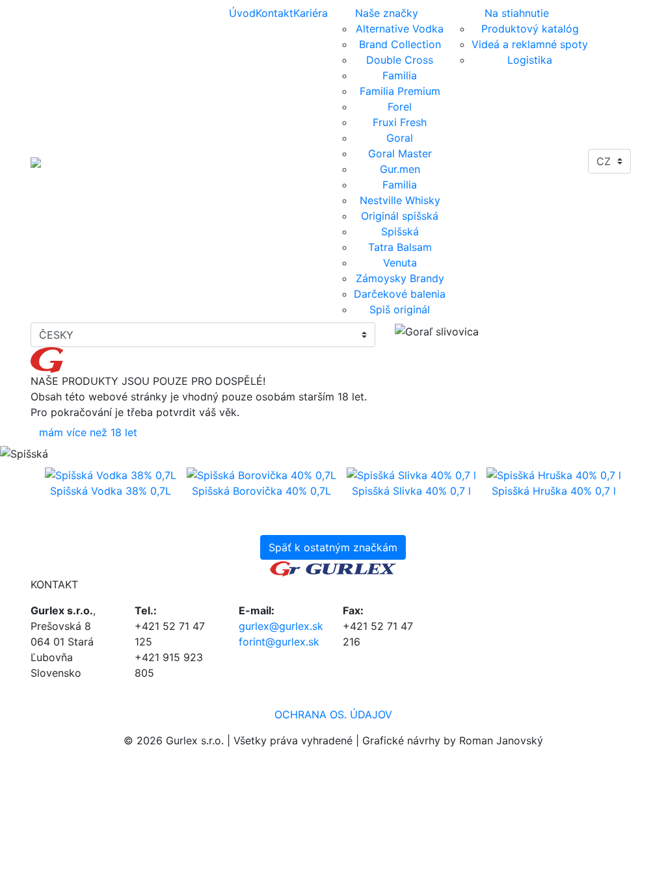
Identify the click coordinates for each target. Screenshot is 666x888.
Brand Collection (400, 44)
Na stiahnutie (517, 13)
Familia (399, 75)
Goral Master (400, 153)
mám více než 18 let (88, 432)
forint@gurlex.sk (279, 641)
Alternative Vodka (400, 28)
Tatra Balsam (400, 247)
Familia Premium (400, 91)
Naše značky (386, 13)
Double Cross (399, 59)
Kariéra (310, 13)
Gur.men (400, 169)
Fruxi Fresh (400, 122)
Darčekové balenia (400, 293)
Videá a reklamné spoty (530, 44)
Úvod (242, 13)
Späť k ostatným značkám (333, 547)
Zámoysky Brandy (400, 278)
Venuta (400, 262)
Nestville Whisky (400, 200)
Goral (399, 137)
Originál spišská (399, 215)
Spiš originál (399, 309)
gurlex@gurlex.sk (281, 626)
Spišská (400, 231)
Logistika (529, 59)
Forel (400, 106)
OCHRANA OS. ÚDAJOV (333, 714)
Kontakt (274, 13)
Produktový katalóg (530, 28)
